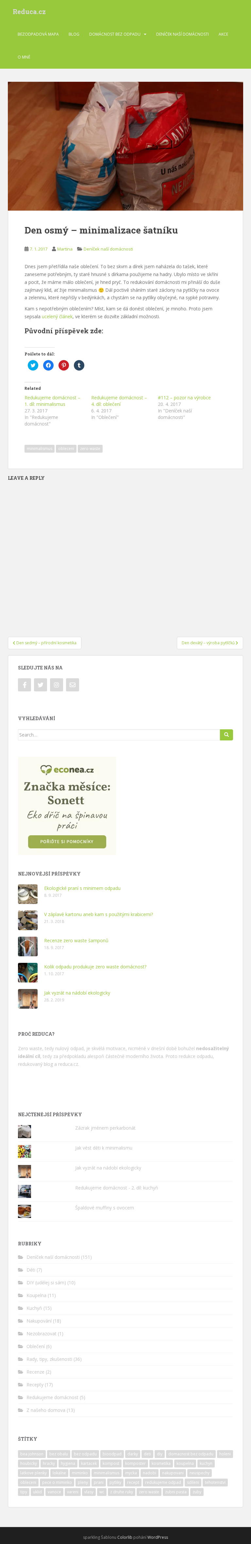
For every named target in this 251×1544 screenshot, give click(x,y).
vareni (72, 1492)
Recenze (35, 1372)
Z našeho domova (45, 1410)
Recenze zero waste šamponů (76, 940)
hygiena (68, 1463)
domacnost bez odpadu (190, 1454)
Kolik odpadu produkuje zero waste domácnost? (95, 966)
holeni (225, 1454)
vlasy (88, 1492)
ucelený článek (57, 316)
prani (99, 1482)
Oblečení (35, 1346)
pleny (83, 1482)
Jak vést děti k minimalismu (103, 1148)
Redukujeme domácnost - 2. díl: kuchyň (116, 1188)
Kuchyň (34, 1308)
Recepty (34, 1384)
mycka (131, 1473)
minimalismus (39, 448)
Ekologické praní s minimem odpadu (82, 888)
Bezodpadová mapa (38, 34)
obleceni (66, 448)
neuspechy (199, 1473)
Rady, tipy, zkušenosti (49, 1359)
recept (133, 1482)
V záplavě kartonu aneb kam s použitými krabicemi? (98, 914)
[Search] (226, 734)
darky (132, 1454)
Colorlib (124, 1537)
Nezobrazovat (41, 1333)
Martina (65, 249)
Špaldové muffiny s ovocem (104, 1208)
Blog (74, 34)
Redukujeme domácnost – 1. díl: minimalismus (52, 400)
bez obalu (58, 1454)
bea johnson (31, 1454)
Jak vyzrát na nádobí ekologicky (77, 993)
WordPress (157, 1537)
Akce (223, 34)
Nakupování (39, 1321)
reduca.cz (68, 1064)
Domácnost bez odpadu (115, 34)
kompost (111, 1463)
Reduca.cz (29, 11)
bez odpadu (85, 1454)
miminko (80, 1473)
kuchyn (206, 1463)
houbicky (28, 1463)
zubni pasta (176, 1492)
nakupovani (173, 1473)
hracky (49, 1463)
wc (101, 1492)
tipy (23, 1492)
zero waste (90, 448)
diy (159, 1454)
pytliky (115, 1482)
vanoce (54, 1492)
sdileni (193, 1482)
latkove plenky (33, 1473)
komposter (135, 1463)
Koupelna (36, 1295)
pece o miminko (57, 1482)
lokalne (59, 1473)
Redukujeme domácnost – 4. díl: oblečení (119, 400)
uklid (37, 1492)
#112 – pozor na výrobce (184, 397)
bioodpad (112, 1454)
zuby (196, 1492)
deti (147, 1454)
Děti (30, 1270)
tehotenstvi (215, 1482)
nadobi (149, 1473)
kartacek (89, 1463)
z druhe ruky (121, 1492)
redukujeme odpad (163, 1482)
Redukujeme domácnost (52, 1397)
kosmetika (161, 1463)
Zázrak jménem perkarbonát (105, 1128)
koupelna (185, 1463)
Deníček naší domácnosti (182, 34)
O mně (24, 57)
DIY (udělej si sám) (46, 1282)
